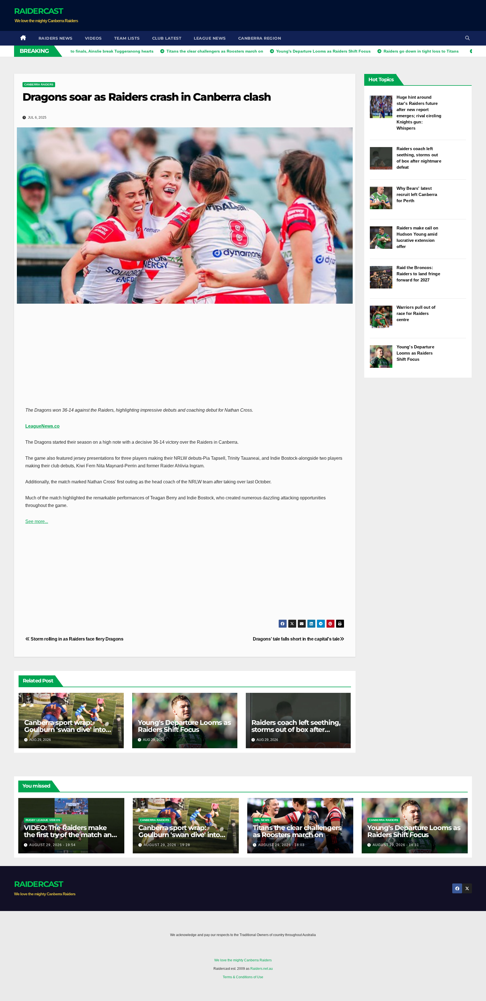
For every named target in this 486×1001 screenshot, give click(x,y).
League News (210, 38)
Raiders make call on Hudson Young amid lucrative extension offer (417, 237)
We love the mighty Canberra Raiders (243, 960)
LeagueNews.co (42, 426)
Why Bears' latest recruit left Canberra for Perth (417, 194)
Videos (93, 38)
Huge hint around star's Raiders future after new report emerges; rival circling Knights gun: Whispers (419, 112)
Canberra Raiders (38, 84)
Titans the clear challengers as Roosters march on (297, 831)
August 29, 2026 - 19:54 (52, 845)
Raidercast (38, 11)
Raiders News (56, 38)
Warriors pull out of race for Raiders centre (416, 313)
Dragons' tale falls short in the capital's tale (296, 639)
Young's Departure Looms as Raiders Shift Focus (184, 726)
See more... (36, 521)
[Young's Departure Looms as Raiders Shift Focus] (383, 359)
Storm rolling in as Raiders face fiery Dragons (76, 639)
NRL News (262, 820)
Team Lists (127, 38)
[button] (467, 38)
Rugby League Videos (43, 820)
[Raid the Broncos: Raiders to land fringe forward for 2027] (383, 280)
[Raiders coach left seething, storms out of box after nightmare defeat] (383, 161)
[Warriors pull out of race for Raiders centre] (383, 319)
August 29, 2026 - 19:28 (167, 845)
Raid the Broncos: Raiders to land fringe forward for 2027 (418, 273)
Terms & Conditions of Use (243, 977)
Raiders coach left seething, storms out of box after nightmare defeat (295, 729)
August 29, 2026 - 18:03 (281, 845)
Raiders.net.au (261, 969)
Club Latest (167, 38)
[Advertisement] (369, 15)
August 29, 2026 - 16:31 (396, 845)
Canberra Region (259, 38)
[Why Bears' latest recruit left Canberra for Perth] (383, 200)
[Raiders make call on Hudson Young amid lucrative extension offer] (383, 240)
